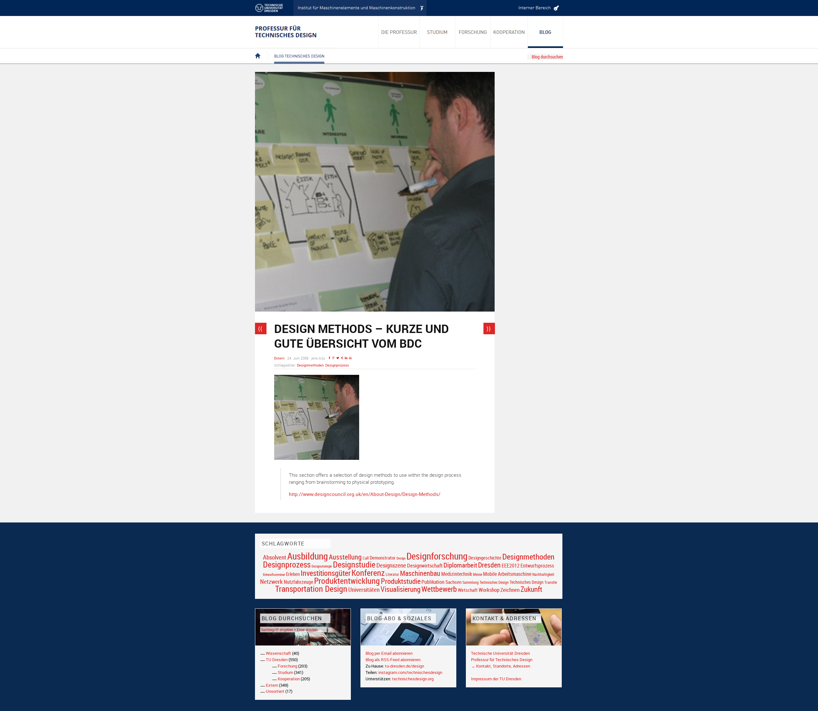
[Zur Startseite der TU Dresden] (274, 8)
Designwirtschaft (425, 565)
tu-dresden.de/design (404, 666)
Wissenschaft (278, 653)
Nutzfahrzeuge (298, 581)
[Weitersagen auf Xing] (341, 358)
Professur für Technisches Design (501, 659)
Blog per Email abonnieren (389, 653)
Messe (477, 574)
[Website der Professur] (295, 32)
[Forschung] (473, 32)
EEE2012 (511, 565)
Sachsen (453, 582)
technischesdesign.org (413, 679)
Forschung (287, 666)
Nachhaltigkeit (543, 574)
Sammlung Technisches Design (485, 582)
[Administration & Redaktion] (537, 8)
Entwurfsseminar (274, 574)
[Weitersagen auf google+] (333, 358)
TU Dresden (277, 659)
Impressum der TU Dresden (496, 679)
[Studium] (437, 32)
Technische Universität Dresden (500, 653)
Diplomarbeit (460, 564)
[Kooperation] (545, 32)
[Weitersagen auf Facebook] (329, 358)
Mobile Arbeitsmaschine (507, 573)
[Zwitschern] (337, 358)
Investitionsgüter (326, 573)
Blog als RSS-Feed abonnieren (393, 659)
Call (366, 558)
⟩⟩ (488, 328)
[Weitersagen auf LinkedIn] (346, 358)
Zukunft (531, 589)
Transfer (550, 582)
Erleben (293, 574)
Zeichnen (510, 589)
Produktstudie (401, 581)
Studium (285, 672)
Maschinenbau (420, 573)
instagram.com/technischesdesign (410, 672)
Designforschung (436, 556)
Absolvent (274, 557)
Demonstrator (383, 558)
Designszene (391, 565)
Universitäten (364, 589)
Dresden (489, 564)
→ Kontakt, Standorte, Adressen (500, 666)
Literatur (392, 574)
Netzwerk (271, 581)
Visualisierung (401, 589)
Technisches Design (527, 582)
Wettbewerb (439, 589)
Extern (279, 358)
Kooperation (289, 679)
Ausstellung (345, 556)
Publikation (432, 581)
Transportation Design (311, 588)
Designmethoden (310, 365)
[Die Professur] (399, 32)
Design (401, 558)
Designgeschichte (484, 557)
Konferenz (368, 572)
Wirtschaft (468, 590)
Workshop (489, 589)
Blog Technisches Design (294, 50)
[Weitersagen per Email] (350, 358)
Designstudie (354, 564)
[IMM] (360, 8)
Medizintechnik (456, 574)
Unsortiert (275, 691)
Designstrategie (322, 566)
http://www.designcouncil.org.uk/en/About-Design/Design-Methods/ (364, 494)
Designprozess (337, 365)
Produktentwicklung (347, 580)
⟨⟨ (260, 328)
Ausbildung (307, 556)
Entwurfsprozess (537, 565)
